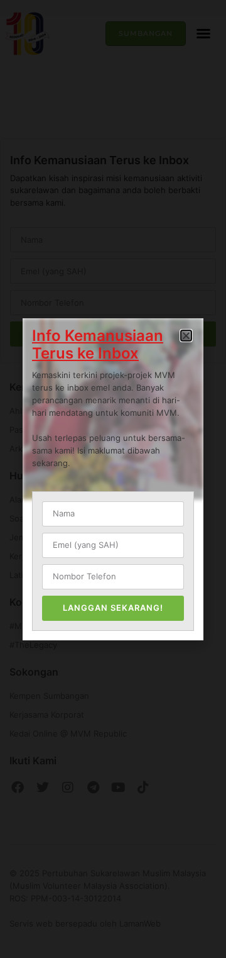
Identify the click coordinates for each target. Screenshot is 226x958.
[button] (186, 335)
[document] (113, 479)
